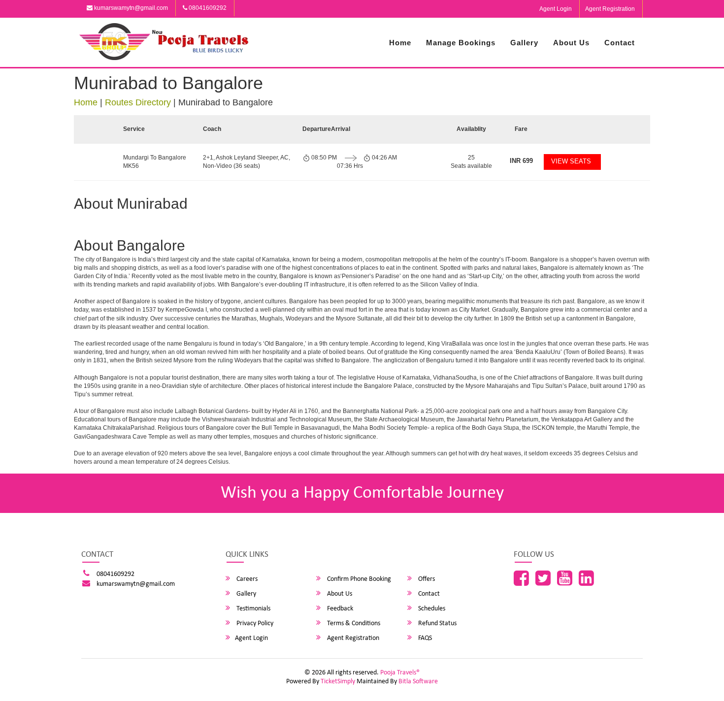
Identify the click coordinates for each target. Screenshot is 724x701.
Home (400, 42)
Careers (246, 579)
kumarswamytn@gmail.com (130, 7)
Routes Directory (138, 102)
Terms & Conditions (353, 623)
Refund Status (437, 623)
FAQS (424, 638)
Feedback (339, 608)
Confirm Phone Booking (358, 579)
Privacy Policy (254, 623)
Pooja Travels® (400, 672)
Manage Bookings (460, 42)
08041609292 (207, 7)
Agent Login (555, 8)
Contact (619, 42)
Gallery (524, 42)
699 (521, 160)
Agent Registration (610, 8)
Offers (426, 579)
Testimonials (252, 608)
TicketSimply (338, 681)
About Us (571, 42)
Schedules (431, 608)
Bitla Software (418, 681)
